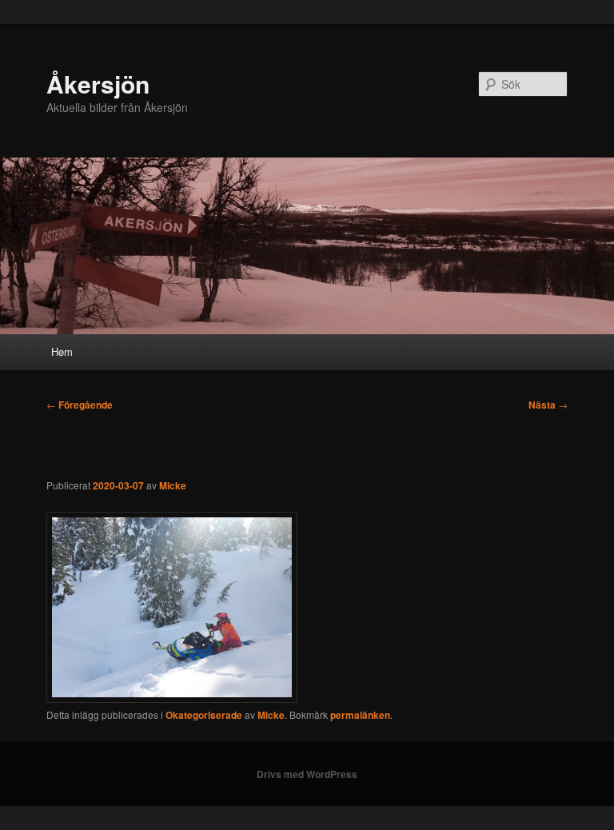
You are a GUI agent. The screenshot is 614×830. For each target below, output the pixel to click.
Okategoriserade (203, 715)
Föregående (79, 404)
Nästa (548, 404)
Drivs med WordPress (307, 774)
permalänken (360, 715)
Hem (62, 351)
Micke (172, 485)
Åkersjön (98, 83)
